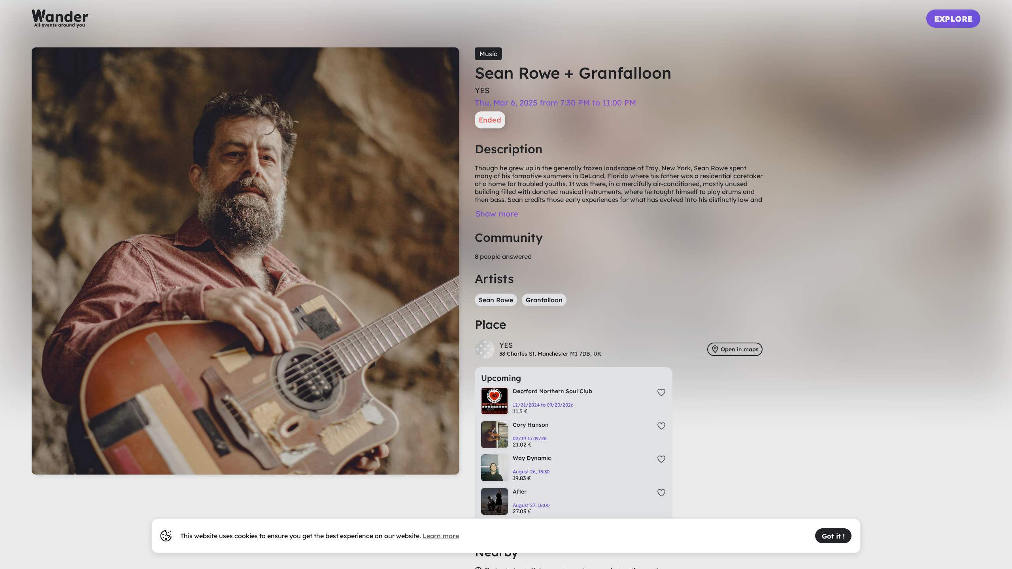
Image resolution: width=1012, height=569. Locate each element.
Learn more (441, 536)
